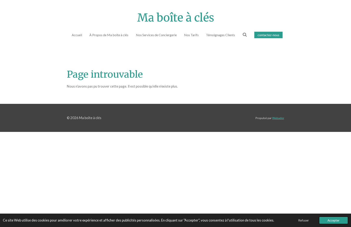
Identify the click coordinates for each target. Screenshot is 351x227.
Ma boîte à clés (175, 18)
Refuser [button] (303, 220)
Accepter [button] (333, 220)
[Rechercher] (244, 34)
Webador (278, 118)
